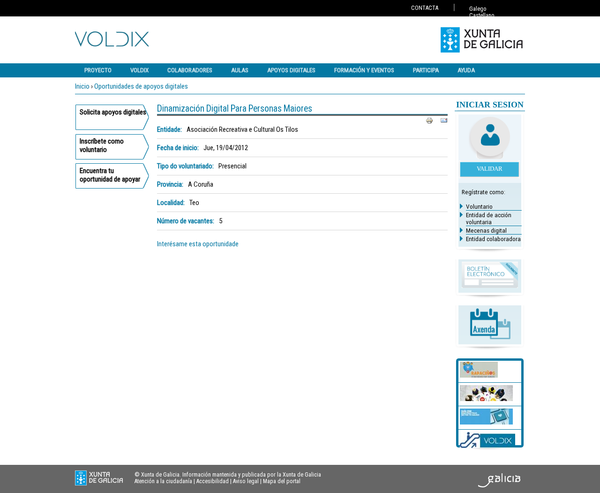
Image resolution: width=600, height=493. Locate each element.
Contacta (424, 8)
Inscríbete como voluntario (102, 145)
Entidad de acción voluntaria (488, 219)
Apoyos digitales (291, 70)
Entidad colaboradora (493, 239)
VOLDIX (139, 70)
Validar (489, 168)
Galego (478, 9)
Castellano (482, 15)
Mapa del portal (281, 481)
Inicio (82, 86)
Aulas (239, 70)
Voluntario (479, 206)
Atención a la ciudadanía (163, 481)
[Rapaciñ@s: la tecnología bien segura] (479, 375)
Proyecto (98, 70)
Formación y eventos (364, 70)
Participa (426, 70)
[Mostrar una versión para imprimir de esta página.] (429, 120)
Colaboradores (189, 70)
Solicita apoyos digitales (113, 112)
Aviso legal (246, 481)
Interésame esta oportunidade (198, 244)
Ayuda (466, 70)
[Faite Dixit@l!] (486, 398)
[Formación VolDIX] (487, 445)
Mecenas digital (486, 230)
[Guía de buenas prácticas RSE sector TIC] (486, 422)
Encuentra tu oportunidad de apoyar (110, 175)
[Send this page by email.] (444, 120)
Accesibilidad (212, 481)
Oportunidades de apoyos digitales (141, 86)
